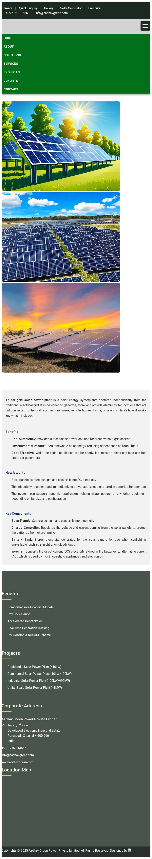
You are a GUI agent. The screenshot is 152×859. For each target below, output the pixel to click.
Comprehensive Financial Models (31, 607)
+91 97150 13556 (15, 13)
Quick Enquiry (28, 8)
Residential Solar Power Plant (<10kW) (34, 667)
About (9, 46)
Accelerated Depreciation (25, 621)
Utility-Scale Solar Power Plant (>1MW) (35, 688)
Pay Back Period (19, 614)
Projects (12, 72)
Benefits (11, 81)
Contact (11, 89)
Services (11, 63)
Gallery (49, 8)
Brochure (94, 8)
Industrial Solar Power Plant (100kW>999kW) (39, 681)
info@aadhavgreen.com (51, 13)
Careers (7, 8)
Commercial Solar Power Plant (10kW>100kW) (40, 674)
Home (8, 38)
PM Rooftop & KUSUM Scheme (29, 635)
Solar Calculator (71, 8)
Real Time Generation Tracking (28, 628)
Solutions (12, 55)
